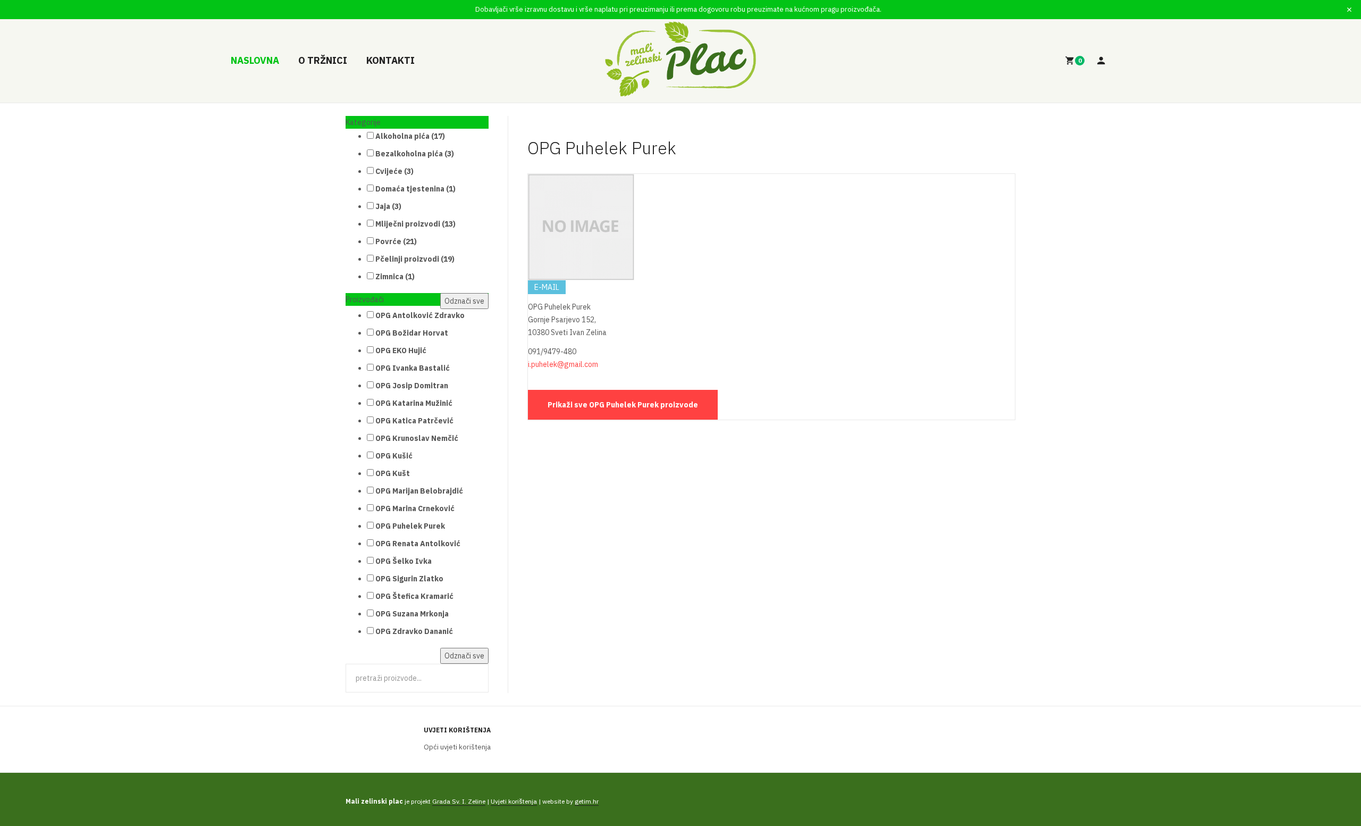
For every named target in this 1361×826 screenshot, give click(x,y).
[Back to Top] (1327, 783)
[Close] (1349, 9)
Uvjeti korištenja (457, 730)
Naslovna (255, 60)
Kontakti (390, 60)
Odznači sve (464, 301)
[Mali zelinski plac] (680, 59)
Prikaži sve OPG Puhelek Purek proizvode (623, 405)
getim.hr (587, 801)
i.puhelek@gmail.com (563, 364)
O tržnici (322, 60)
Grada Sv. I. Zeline (458, 801)
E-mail (546, 287)
